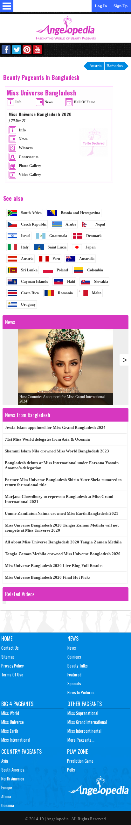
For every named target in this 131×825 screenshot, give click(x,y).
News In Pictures (80, 692)
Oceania (7, 805)
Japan (91, 247)
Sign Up (121, 5)
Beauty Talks (77, 665)
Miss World (10, 713)
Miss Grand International (87, 722)
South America (12, 769)
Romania (65, 293)
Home (6, 638)
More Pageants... (80, 740)
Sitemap (7, 657)
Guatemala (58, 236)
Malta (96, 293)
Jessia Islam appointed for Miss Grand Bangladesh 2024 (55, 427)
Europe (6, 787)
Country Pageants (21, 751)
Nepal (100, 224)
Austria (27, 258)
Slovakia (101, 281)
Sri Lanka (29, 270)
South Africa (31, 213)
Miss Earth (9, 731)
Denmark (94, 236)
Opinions (74, 657)
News (73, 638)
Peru (56, 258)
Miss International (15, 740)
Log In (101, 5)
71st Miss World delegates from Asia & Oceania (47, 439)
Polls (71, 769)
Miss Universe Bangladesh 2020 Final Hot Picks (47, 577)
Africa (6, 796)
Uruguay (28, 304)
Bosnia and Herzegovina (80, 213)
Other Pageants (84, 704)
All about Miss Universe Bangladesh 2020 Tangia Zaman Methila (63, 542)
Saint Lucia (57, 247)
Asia (4, 761)
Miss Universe (12, 722)
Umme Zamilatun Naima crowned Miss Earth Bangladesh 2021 (61, 513)
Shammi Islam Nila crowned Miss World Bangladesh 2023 (57, 451)
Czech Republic (33, 224)
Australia (86, 258)
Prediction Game (80, 761)
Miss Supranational (82, 713)
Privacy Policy (12, 665)
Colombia (95, 270)
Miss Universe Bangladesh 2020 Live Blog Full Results (53, 565)
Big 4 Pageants (17, 704)
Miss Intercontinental (84, 731)
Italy (25, 247)
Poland (62, 270)
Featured (74, 674)
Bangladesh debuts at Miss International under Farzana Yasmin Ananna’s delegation (62, 465)
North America (12, 778)
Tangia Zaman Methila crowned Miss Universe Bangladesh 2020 (63, 553)
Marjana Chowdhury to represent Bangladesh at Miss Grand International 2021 (59, 499)
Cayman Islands (34, 281)
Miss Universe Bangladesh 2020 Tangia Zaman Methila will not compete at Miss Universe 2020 (62, 528)
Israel (25, 236)
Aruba (71, 224)
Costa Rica (30, 293)
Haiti (71, 281)
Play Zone (77, 751)
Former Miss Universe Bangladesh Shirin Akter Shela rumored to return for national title (63, 482)
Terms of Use (12, 674)
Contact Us (10, 648)
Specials (74, 683)
